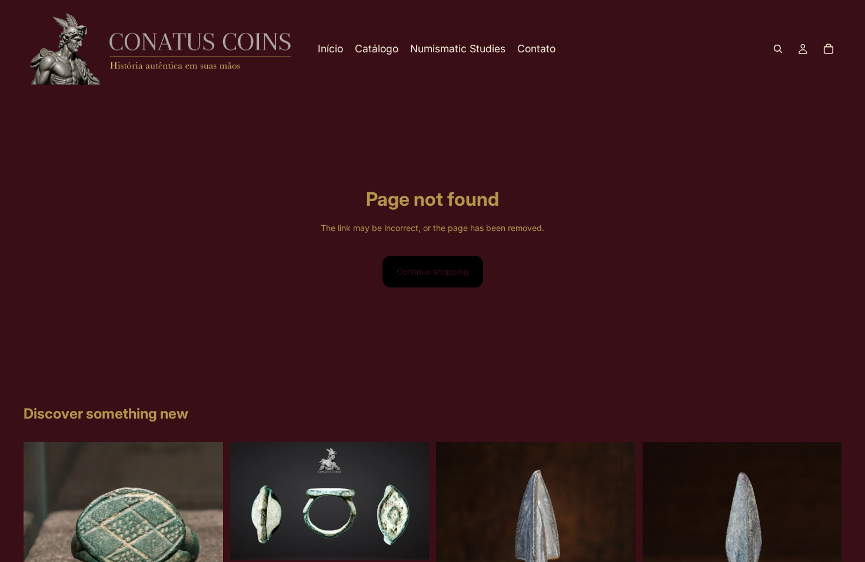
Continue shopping (433, 271)
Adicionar (420, 541)
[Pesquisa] (778, 49)
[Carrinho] (828, 49)
